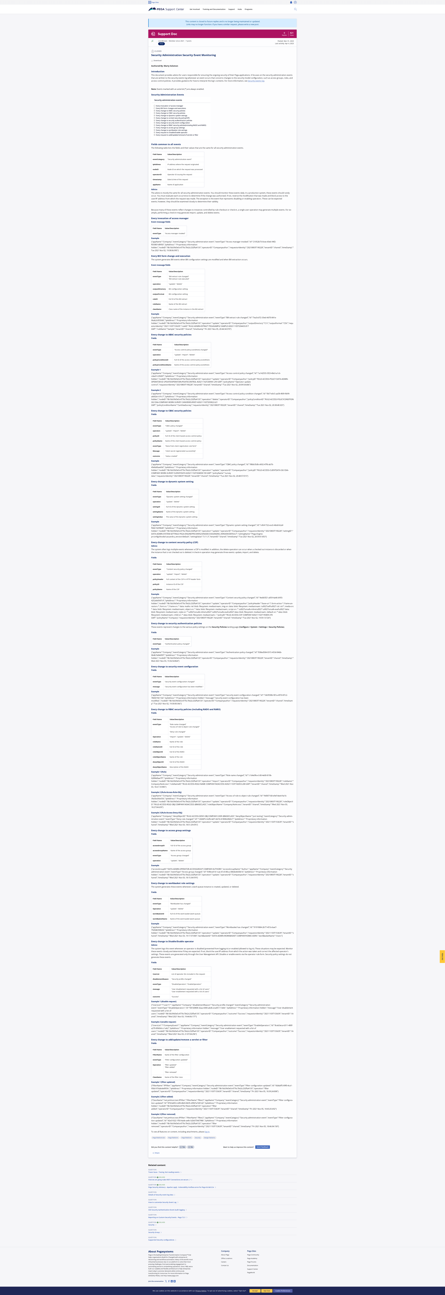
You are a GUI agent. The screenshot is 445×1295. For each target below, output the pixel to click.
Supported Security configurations (161, 1240)
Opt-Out (267, 1291)
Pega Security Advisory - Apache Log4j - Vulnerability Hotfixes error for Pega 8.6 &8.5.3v (181, 1187)
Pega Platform (173, 1138)
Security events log (256, 81)
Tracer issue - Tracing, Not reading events (163, 1172)
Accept (255, 1291)
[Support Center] (166, 9)
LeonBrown (162, 41)
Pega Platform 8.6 (159, 1138)
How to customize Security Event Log (162, 1202)
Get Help (442, 956)
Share (157, 1153)
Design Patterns (209, 1138)
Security (197, 1138)
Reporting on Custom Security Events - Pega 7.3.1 (166, 1217)
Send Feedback (263, 1147)
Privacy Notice (200, 1291)
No (192, 1147)
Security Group (154, 1232)
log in (207, 1131)
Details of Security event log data (160, 1195)
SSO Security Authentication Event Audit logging (166, 1210)
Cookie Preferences (282, 1291)
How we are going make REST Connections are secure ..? (169, 1180)
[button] (154, 42)
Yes (183, 1147)
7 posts (188, 41)
